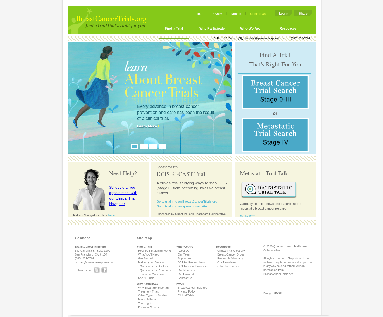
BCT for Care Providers (193, 266)
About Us (183, 250)
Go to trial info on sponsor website (182, 206)
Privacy (217, 14)
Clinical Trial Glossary (231, 250)
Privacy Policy (187, 291)
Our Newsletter (187, 270)
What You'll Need (148, 254)
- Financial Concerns (151, 274)
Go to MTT (247, 216)
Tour (199, 14)
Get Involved (186, 274)
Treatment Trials (148, 291)
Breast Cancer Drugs (230, 254)
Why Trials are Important (153, 287)
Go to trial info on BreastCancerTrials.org (187, 201)
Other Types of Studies (152, 295)
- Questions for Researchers (156, 270)
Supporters (185, 258)
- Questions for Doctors (153, 266)
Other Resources (228, 266)
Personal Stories (148, 307)
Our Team (184, 254)
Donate (236, 14)
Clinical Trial (185, 295)
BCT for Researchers (191, 262)
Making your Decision (151, 262)
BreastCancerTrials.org (192, 287)
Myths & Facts (147, 299)
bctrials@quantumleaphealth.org (95, 262)
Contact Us (258, 14)
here (111, 215)
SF (278, 293)
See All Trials (146, 277)
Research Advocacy (230, 258)
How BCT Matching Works (155, 250)
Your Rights (145, 303)
